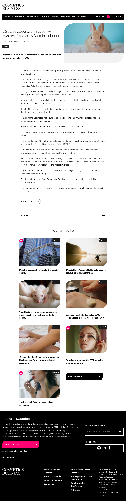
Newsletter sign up (53, 480)
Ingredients (102, 327)
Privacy (102, 496)
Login (116, 17)
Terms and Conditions (108, 492)
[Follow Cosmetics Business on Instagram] (99, 449)
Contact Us (49, 484)
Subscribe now (75, 376)
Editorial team (79, 17)
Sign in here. (23, 451)
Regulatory (5, 46)
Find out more (8, 458)
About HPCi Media (52, 476)
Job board (44, 17)
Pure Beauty (32, 17)
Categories (17, 17)
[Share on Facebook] (38, 201)
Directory (65, 17)
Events (55, 17)
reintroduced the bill (85, 179)
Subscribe (100, 17)
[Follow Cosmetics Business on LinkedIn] (104, 449)
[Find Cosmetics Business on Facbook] (109, 449)
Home (7, 17)
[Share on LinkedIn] (31, 201)
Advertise (75, 490)
